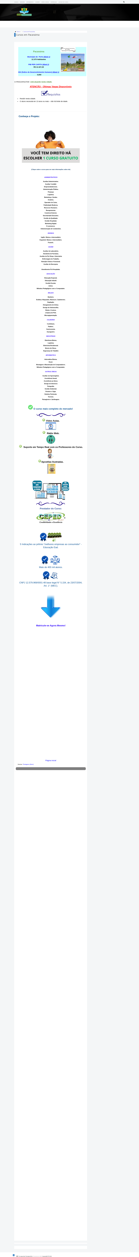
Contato (37, 2)
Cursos (16, 2)
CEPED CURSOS (45, 2)
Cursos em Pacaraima (29, 31)
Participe (22, 2)
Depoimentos (29, 2)
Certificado (54, 2)
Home (18, 31)
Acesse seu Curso (63, 2)
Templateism (36, 1256)
